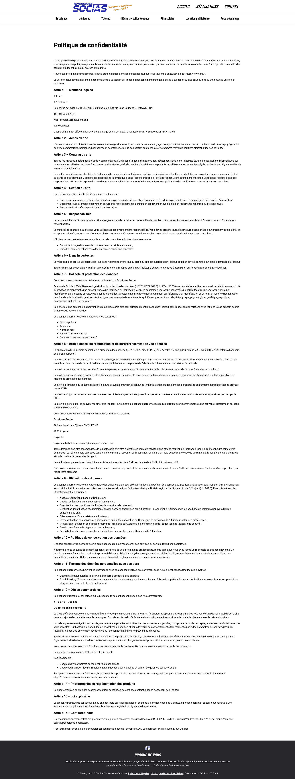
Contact (231, 6)
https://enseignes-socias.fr (78, 96)
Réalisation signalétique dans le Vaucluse (195, 761)
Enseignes (62, 18)
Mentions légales (139, 773)
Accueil (183, 6)
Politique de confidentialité (167, 773)
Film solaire (167, 18)
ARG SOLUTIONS (208, 773)
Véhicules (84, 18)
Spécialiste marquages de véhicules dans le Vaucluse (144, 761)
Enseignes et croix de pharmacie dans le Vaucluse (163, 765)
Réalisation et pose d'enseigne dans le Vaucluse (90, 761)
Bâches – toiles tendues (135, 18)
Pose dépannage (230, 18)
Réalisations (207, 6)
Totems (105, 18)
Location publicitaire (198, 18)
